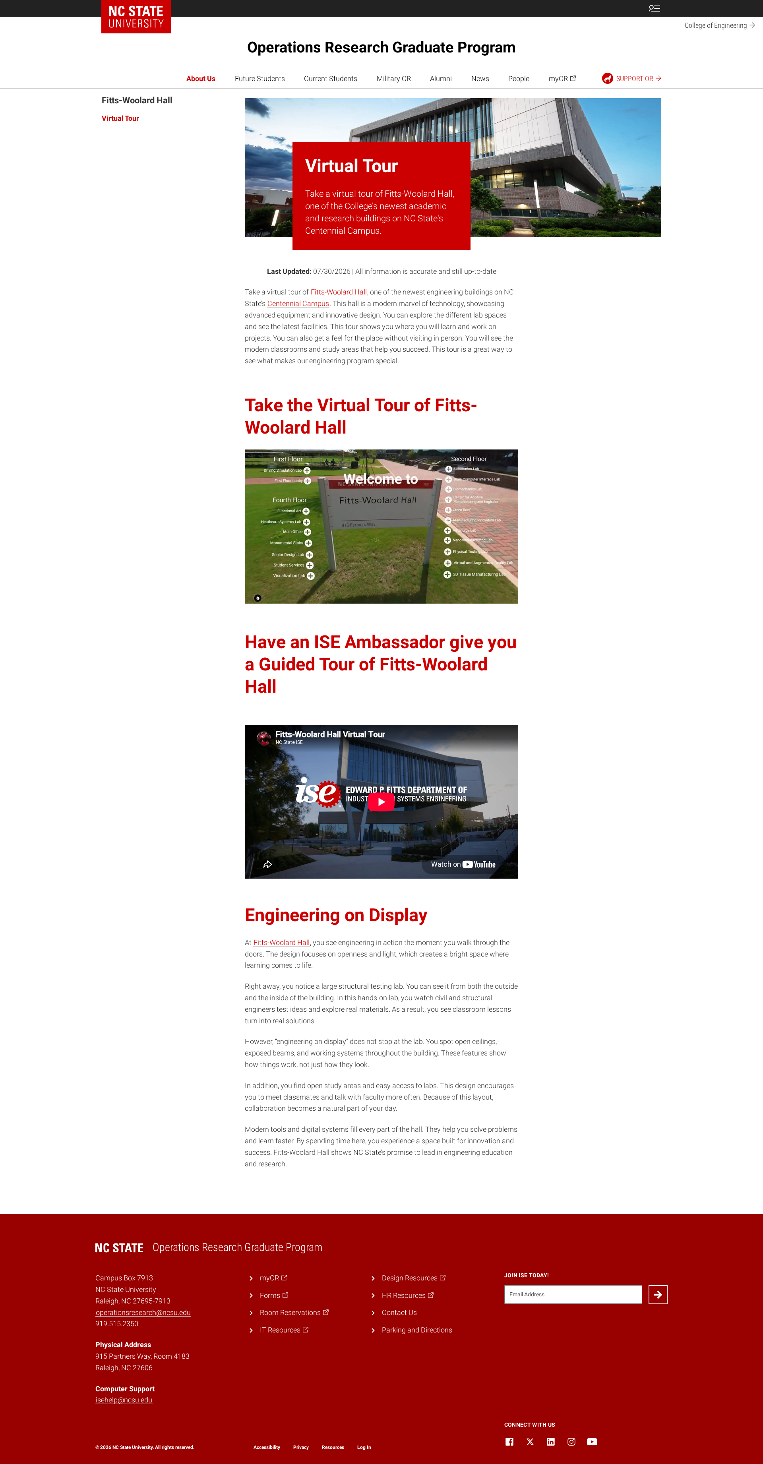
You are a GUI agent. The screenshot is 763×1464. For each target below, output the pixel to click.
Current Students (330, 78)
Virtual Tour (120, 118)
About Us (200, 78)
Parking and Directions (417, 1330)
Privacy (301, 1447)
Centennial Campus (298, 303)
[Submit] (658, 1294)
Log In (364, 1447)
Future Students (260, 78)
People (518, 78)
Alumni (441, 78)
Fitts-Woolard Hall (339, 292)
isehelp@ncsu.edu (124, 1400)
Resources (333, 1447)
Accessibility (267, 1447)
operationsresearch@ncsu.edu (143, 1312)
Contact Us (399, 1312)
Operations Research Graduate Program (381, 47)
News (480, 78)
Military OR (394, 78)
